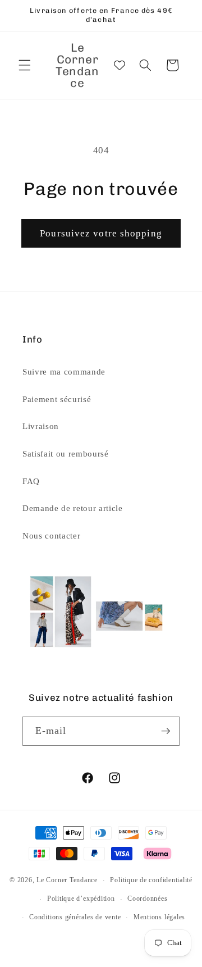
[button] (24, 65)
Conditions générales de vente (75, 917)
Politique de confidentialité (151, 880)
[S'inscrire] (165, 731)
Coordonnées (147, 898)
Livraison (40, 426)
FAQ (31, 481)
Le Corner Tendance (67, 880)
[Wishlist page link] (119, 65)
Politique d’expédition (81, 898)
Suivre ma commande (63, 371)
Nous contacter (51, 535)
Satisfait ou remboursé (65, 453)
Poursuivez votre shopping (101, 233)
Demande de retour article (72, 508)
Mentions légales (159, 917)
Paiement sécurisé (56, 399)
